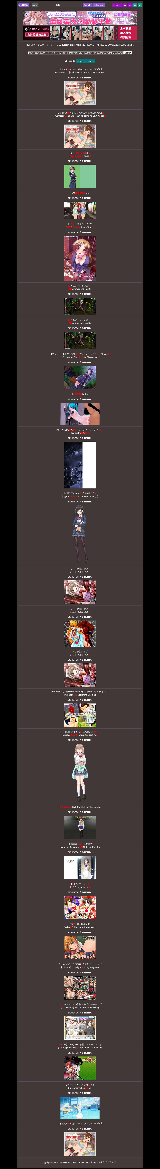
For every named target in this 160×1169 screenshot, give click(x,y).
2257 (88, 1162)
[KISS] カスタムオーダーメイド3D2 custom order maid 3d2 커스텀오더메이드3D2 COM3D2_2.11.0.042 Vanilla (80, 44)
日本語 (108, 1162)
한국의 (115, 1162)
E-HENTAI (87, 77)
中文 (102, 1162)
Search (128, 53)
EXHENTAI (73, 77)
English (96, 1162)
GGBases (63, 1162)
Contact (80, 1162)
